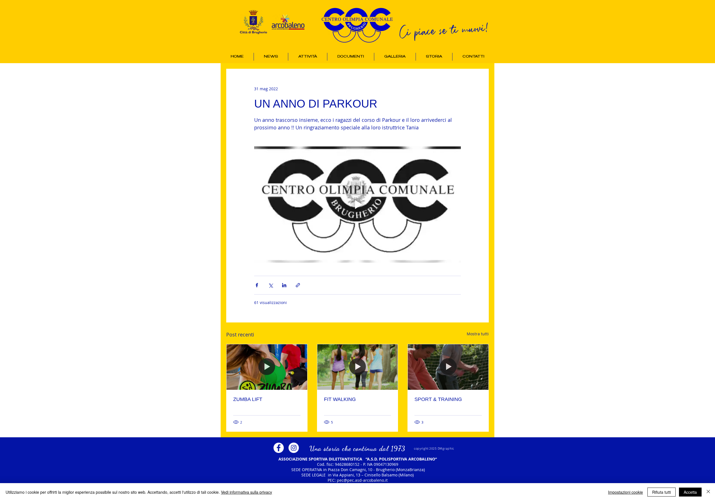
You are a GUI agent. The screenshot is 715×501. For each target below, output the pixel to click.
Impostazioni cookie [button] (625, 492)
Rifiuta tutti (661, 492)
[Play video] (357, 204)
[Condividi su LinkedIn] (284, 285)
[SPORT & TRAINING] (448, 367)
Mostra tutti (478, 333)
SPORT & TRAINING (438, 399)
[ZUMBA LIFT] (267, 367)
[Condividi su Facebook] (256, 285)
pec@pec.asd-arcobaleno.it (362, 480)
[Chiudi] (708, 492)
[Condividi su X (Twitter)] (270, 285)
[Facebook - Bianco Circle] (278, 448)
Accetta (690, 492)
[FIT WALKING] (357, 367)
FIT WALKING (340, 399)
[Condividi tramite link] (298, 285)
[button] (307, 57)
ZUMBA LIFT (247, 399)
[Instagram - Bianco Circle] (294, 448)
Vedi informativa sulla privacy (246, 492)
